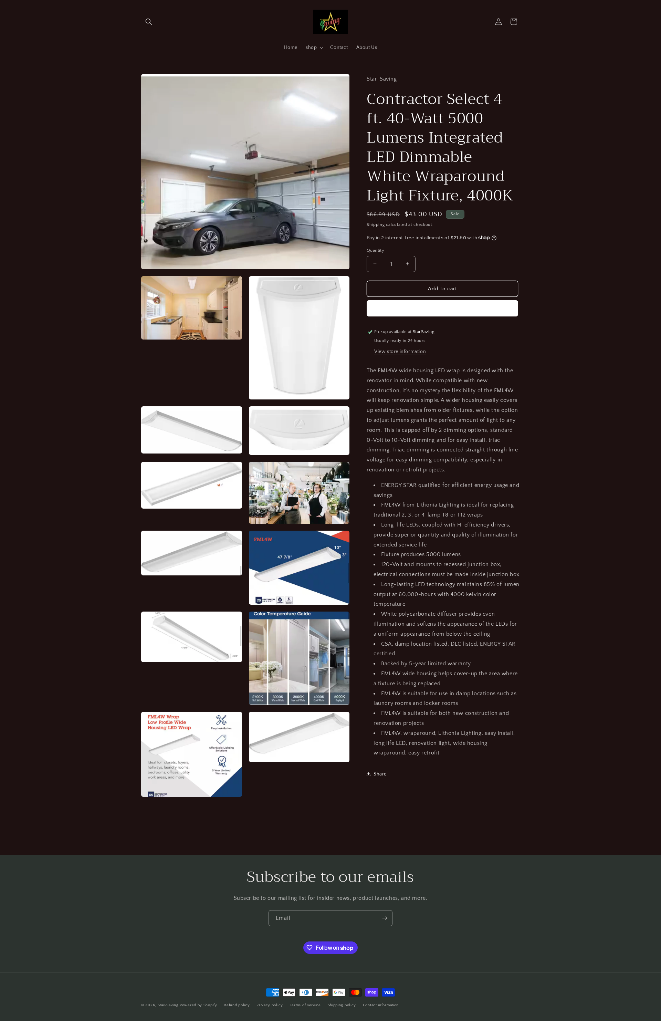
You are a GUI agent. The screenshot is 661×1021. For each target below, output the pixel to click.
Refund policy (237, 1005)
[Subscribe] (384, 918)
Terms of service (305, 1005)
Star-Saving (168, 1005)
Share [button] (380, 774)
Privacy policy (269, 1005)
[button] (148, 21)
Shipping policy (342, 1005)
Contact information (381, 1005)
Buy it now (442, 308)
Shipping (376, 224)
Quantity (375, 250)
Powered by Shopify (198, 1005)
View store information (400, 351)
